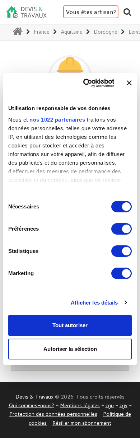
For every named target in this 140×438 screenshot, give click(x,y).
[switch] (121, 229)
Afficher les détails (94, 303)
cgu (110, 405)
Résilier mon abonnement (81, 423)
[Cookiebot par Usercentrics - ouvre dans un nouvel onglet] (85, 83)
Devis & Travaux (34, 396)
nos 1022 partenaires (57, 120)
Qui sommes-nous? (31, 405)
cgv (123, 405)
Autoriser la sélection (70, 349)
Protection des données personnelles (53, 414)
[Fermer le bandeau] (129, 82)
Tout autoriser (70, 325)
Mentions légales (80, 405)
